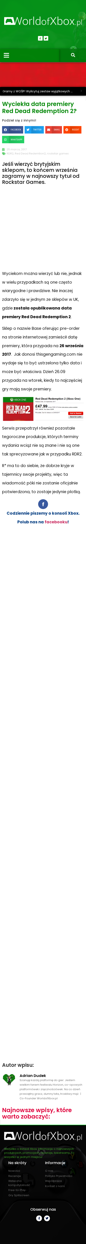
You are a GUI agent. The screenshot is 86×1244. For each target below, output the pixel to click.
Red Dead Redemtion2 (30, 153)
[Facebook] (40, 38)
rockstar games (58, 153)
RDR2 (10, 153)
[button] (12, 130)
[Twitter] (46, 38)
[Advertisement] (43, 232)
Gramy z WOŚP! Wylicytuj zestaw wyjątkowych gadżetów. (39, 91)
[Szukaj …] (73, 55)
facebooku (56, 522)
